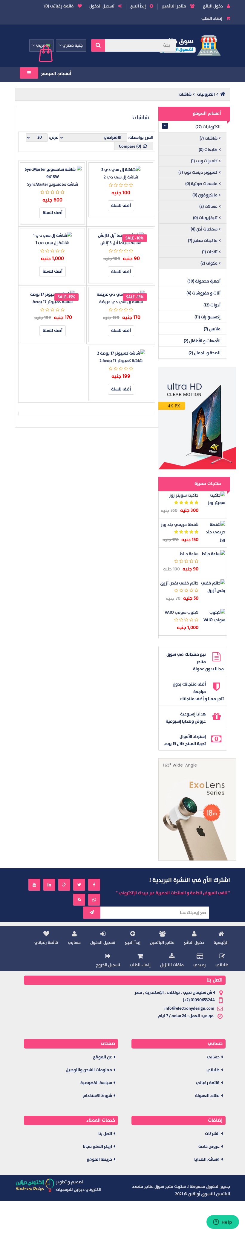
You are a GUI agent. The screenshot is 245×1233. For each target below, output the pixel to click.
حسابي (74, 942)
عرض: (53, 137)
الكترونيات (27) (207, 126)
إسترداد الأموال (193, 736)
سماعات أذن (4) (204, 229)
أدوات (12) (211, 305)
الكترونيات (206, 94)
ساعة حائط (189, 553)
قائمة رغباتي (46, 942)
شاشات (185, 94)
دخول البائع (213, 6)
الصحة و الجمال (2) (204, 353)
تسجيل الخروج (108, 965)
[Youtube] (34, 885)
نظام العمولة (207, 1095)
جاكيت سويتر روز (183, 495)
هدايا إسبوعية (193, 714)
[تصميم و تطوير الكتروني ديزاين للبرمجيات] (35, 1185)
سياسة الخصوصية (96, 1082)
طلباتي (222, 965)
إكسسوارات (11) (207, 317)
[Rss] (79, 900)
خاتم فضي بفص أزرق (179, 583)
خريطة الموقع (99, 1159)
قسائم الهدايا (207, 1159)
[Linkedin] (49, 885)
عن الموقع (102, 1057)
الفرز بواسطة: (140, 137)
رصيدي (199, 965)
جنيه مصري (72, 45)
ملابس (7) (212, 329)
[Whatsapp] (94, 900)
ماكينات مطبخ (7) (203, 240)
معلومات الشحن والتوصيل (89, 1069)
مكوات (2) (209, 263)
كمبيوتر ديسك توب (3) (198, 172)
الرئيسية (221, 942)
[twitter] (79, 885)
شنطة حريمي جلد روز (179, 524)
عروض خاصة (209, 1146)
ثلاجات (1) (210, 251)
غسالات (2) (208, 206)
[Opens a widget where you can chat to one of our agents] (222, 1222)
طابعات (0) (208, 149)
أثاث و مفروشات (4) (203, 293)
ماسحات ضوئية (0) (201, 183)
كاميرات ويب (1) (204, 161)
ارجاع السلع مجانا (97, 1146)
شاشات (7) (209, 138)
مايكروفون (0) (205, 195)
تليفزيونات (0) (205, 217)
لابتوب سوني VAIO (181, 612)
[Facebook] (94, 885)
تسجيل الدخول (102, 6)
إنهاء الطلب (212, 18)
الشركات (212, 1133)
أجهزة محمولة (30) (203, 281)
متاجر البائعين (174, 6)
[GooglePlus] (64, 885)
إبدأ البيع (138, 6)
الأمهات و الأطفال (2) (202, 341)
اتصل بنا (105, 1133)
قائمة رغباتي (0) (59, 6)
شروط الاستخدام (97, 1095)
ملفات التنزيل (172, 965)
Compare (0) (130, 146)
